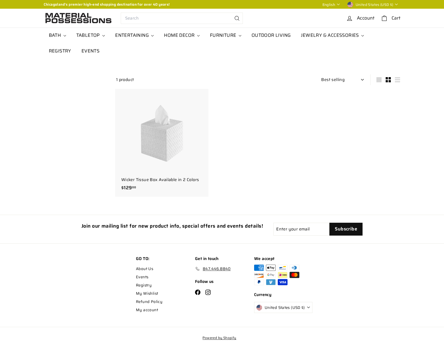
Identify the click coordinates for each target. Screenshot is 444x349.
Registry (144, 285)
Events (142, 277)
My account (147, 310)
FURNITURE (223, 35)
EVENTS (90, 51)
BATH (55, 35)
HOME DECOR (180, 35)
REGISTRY (60, 51)
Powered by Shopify (219, 338)
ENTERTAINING (132, 35)
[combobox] (182, 18)
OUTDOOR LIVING (271, 35)
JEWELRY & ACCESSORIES (330, 35)
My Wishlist (147, 293)
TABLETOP (88, 35)
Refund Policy (149, 302)
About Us (144, 269)
